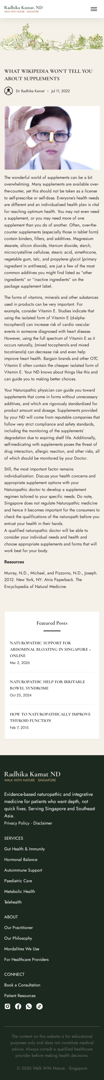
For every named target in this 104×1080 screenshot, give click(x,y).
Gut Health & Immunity (24, 849)
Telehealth (13, 902)
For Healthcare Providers (26, 959)
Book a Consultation (22, 985)
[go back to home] (32, 777)
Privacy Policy (16, 823)
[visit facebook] (18, 1006)
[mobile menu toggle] (94, 9)
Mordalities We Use (21, 949)
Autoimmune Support (23, 870)
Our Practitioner (18, 927)
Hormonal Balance (20, 859)
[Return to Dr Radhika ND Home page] (23, 9)
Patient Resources (19, 996)
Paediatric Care (18, 881)
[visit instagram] (7, 1006)
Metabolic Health (19, 891)
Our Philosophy (18, 938)
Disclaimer (42, 823)
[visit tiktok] (29, 1006)
